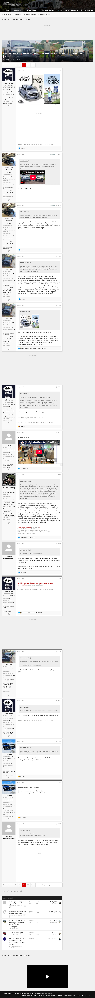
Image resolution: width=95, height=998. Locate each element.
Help (74, 995)
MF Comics (9, 83)
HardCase (54, 913)
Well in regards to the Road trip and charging (32, 583)
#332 (59, 154)
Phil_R (10, 934)
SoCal (11, 769)
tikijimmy (54, 903)
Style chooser (26, 995)
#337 (59, 432)
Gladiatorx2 (12, 928)
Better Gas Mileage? (16, 932)
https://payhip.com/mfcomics (44, 144)
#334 (59, 256)
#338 (59, 475)
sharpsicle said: (25, 748)
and (27, 537)
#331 (59, 70)
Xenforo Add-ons (43, 993)
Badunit (54, 940)
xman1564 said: (25, 263)
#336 (59, 387)
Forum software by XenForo (19, 993)
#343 (59, 741)
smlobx (6, 59)
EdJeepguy (12, 915)
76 (9, 494)
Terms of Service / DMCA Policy (54, 995)
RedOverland (12, 905)
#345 (59, 824)
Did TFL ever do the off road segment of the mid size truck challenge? (17, 923)
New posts (7, 14)
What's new (32, 10)
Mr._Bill (9, 269)
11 (9, 90)
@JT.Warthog (35, 527)
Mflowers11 (54, 934)
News (7, 10)
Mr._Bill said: (24, 393)
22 (19, 65)
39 (9, 761)
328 (11, 92)
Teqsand (9, 754)
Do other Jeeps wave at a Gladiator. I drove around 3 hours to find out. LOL (17, 941)
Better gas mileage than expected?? (17, 903)
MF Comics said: (25, 312)
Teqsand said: (24, 830)
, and (33, 348)
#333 (59, 205)
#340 (59, 578)
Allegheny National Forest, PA (9, 503)
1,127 (11, 496)
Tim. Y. (9, 446)
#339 (59, 543)
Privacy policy (68, 995)
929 (11, 763)
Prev (4, 65)
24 (28, 65)
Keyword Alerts (47, 10)
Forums (18, 10)
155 (11, 454)
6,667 (11, 278)
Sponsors (33, 995)
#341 (59, 651)
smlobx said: (24, 161)
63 (10, 183)
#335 (59, 305)
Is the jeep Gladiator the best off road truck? (17, 912)
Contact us (41, 995)
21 (20, 59)
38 (9, 276)
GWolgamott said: (25, 481)
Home (78, 995)
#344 (59, 782)
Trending (18, 14)
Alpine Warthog (9, 488)
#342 (59, 700)
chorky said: (24, 212)
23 (24, 65)
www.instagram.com (9, 507)
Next (32, 65)
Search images (45, 14)
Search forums (31, 14)
